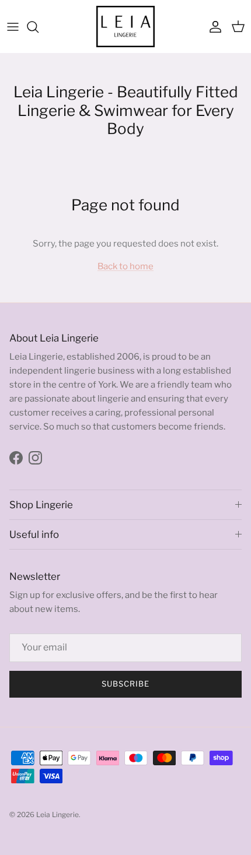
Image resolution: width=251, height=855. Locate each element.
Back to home (125, 266)
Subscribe (125, 683)
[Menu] (13, 27)
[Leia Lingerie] (125, 26)
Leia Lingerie (57, 814)
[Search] (38, 27)
